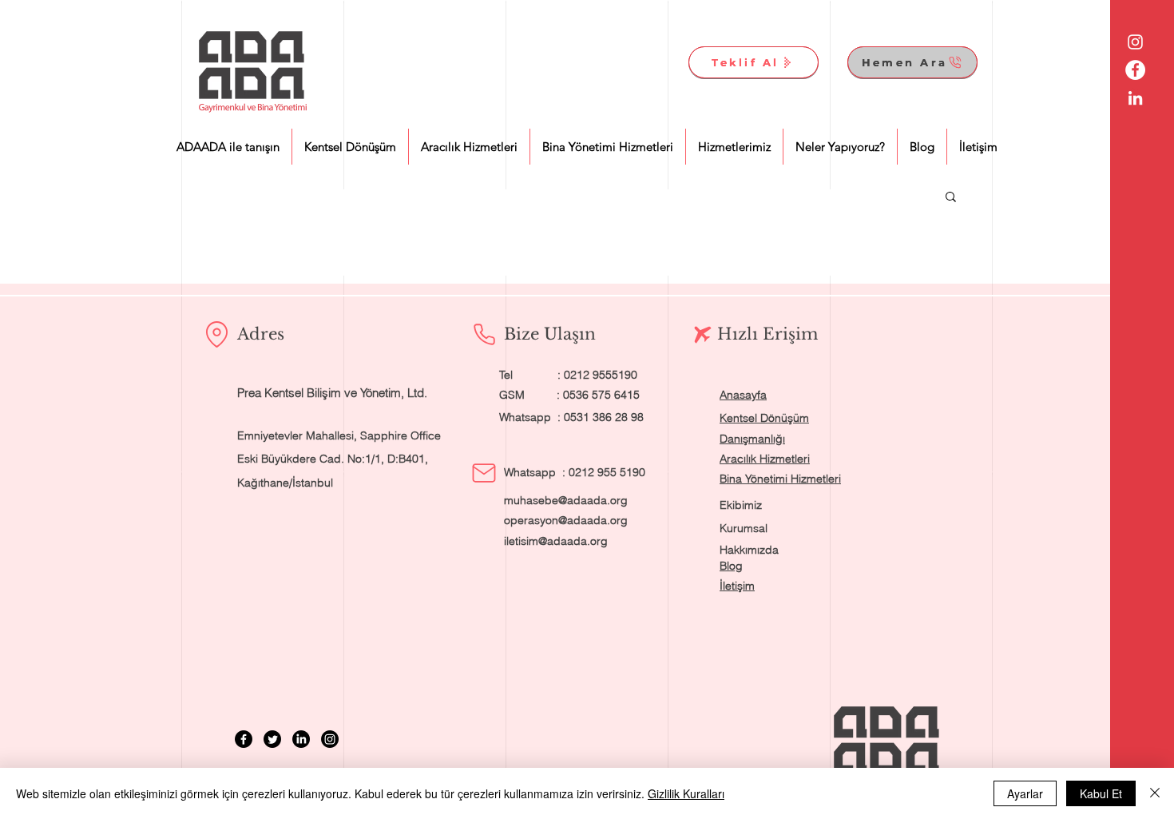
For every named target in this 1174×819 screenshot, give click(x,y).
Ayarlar (1025, 793)
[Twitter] (272, 739)
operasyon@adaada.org (566, 520)
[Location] (216, 334)
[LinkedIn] (301, 739)
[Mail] (484, 473)
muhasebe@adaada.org (566, 500)
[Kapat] (1154, 793)
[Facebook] (243, 739)
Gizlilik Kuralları (686, 793)
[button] (950, 197)
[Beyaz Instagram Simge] (1135, 42)
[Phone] (484, 334)
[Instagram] (330, 739)
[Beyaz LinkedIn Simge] (1135, 98)
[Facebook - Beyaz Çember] (1135, 70)
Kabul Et (1101, 793)
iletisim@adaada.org (556, 541)
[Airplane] (702, 334)
